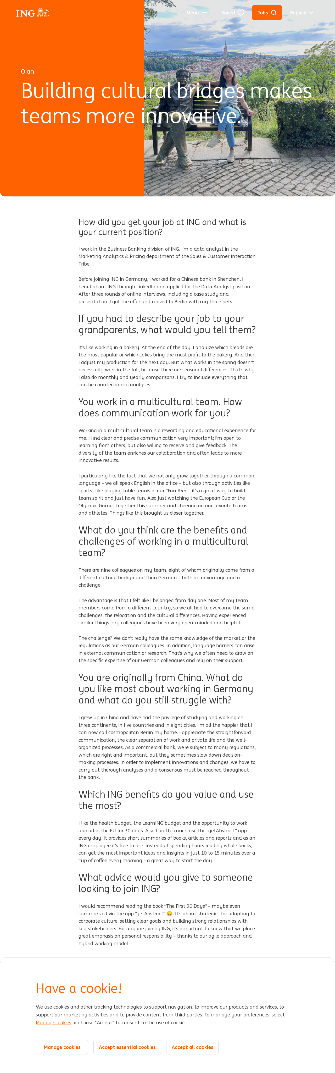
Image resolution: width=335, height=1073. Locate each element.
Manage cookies (53, 1023)
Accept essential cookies (127, 1047)
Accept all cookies (192, 1047)
